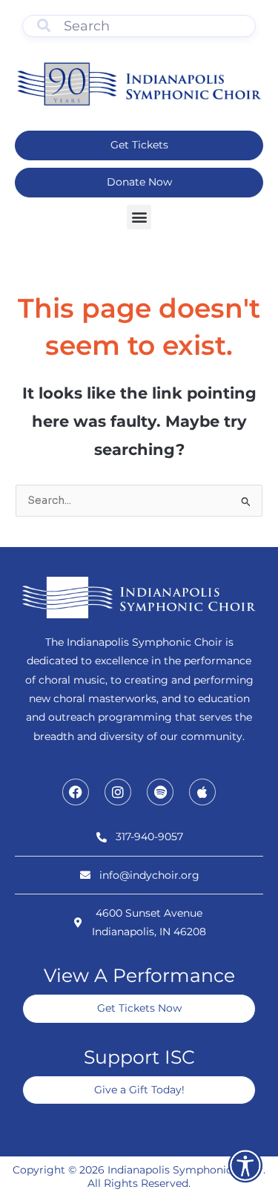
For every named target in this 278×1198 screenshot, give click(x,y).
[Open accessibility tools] (245, 1165)
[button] (139, 217)
